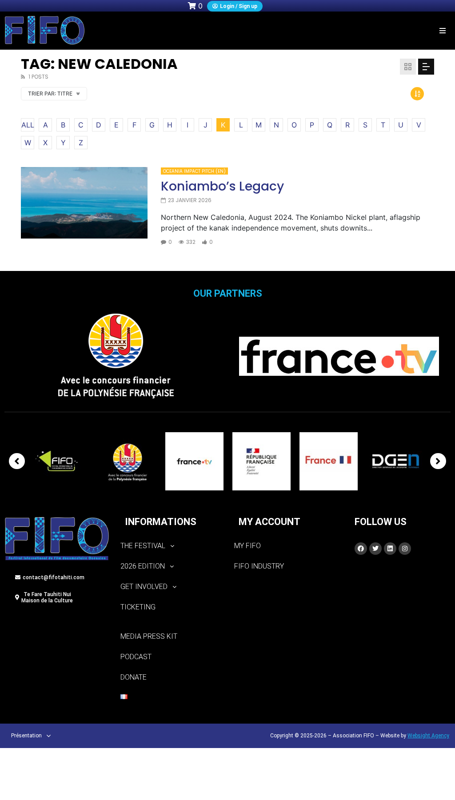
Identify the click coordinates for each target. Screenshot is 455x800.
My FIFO (247, 545)
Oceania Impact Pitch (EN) (194, 171)
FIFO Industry (259, 566)
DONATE (133, 677)
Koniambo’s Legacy (222, 186)
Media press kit (148, 636)
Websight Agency (428, 735)
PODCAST (136, 657)
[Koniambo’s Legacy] (84, 202)
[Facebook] (361, 548)
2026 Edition (142, 566)
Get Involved (144, 586)
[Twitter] (375, 548)
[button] (443, 30)
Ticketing (138, 607)
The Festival (142, 545)
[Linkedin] (390, 548)
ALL (27, 124)
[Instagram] (405, 548)
